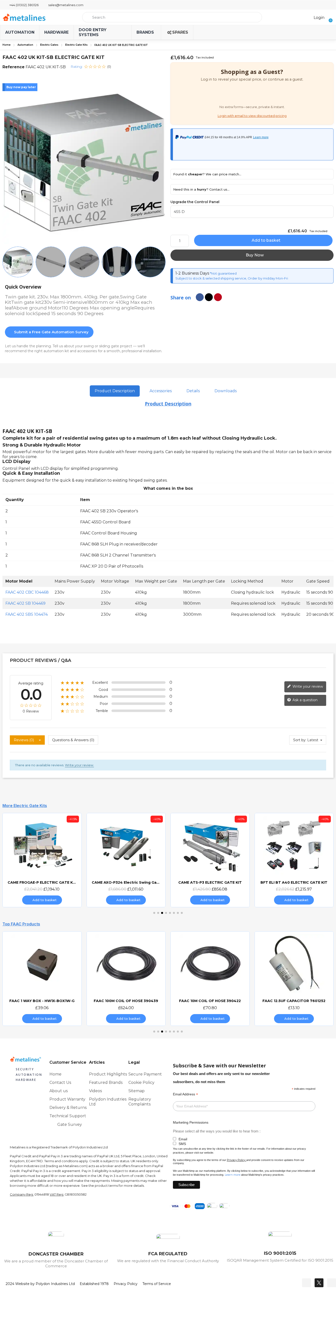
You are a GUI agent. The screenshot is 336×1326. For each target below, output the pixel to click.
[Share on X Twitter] (209, 297)
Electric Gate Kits (76, 44)
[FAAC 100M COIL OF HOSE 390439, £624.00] (44, 978)
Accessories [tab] (161, 391)
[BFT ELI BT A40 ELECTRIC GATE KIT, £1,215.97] (212, 860)
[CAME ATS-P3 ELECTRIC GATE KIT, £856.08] (128, 860)
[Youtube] (331, 1282)
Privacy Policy (236, 1160)
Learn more (232, 1174)
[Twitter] (319, 1282)
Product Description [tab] (115, 391)
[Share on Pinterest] (218, 297)
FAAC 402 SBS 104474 (26, 614)
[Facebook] (306, 1282)
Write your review (307, 686)
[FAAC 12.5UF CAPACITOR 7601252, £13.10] (212, 978)
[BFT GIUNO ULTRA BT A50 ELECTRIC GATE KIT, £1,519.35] (296, 860)
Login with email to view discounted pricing (252, 116)
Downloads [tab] (225, 391)
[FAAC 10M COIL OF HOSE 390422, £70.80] (128, 978)
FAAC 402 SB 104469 (25, 603)
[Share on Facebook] (200, 297)
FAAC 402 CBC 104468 (27, 592)
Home (6, 44)
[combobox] (172, 17)
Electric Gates (49, 44)
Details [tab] (193, 391)
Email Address (185, 1094)
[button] (329, 17)
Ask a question (304, 700)
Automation (25, 44)
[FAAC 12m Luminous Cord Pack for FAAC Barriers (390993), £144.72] (296, 978)
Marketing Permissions (190, 1122)
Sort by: (299, 740)
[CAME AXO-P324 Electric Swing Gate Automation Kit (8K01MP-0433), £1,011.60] (44, 860)
